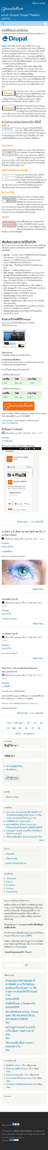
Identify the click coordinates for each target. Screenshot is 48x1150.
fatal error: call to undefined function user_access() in (19, 669)
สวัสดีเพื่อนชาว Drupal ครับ (18, 821)
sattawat (18, 602)
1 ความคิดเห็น (36, 521)
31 (35, 722)
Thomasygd (11, 878)
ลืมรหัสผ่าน (11, 769)
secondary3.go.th (10, 633)
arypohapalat (11, 891)
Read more (22, 521)
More (41, 840)
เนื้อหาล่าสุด (11, 858)
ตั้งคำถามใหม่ (39, 3)
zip (20, 382)
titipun (16, 538)
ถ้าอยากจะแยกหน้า (15, 1074)
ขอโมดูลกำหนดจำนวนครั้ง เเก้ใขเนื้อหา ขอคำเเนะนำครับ (20, 1030)
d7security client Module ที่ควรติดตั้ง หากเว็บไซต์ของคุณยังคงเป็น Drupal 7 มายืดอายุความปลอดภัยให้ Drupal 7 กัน (24, 815)
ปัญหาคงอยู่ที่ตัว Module (17, 1068)
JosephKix (10, 884)
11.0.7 (30, 397)
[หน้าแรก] (12, 9)
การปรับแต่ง (7, 440)
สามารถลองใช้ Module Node (19, 1078)
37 (33, 728)
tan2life (18, 675)
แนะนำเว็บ (6, 613)
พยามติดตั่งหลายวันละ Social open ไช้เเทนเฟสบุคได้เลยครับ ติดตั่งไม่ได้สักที (24, 826)
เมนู (2, 23)
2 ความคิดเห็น (36, 712)
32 (41, 722)
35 (20, 728)
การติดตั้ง (6, 686)
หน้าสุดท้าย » (30, 733)
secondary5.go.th (10, 598)
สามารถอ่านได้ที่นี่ (23, 935)
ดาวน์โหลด (30, 51)
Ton (7, 1022)
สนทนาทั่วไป (7, 546)
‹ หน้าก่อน (17, 722)
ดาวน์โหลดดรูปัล (19, 946)
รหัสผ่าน (9, 755)
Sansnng (9, 888)
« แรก (8, 722)
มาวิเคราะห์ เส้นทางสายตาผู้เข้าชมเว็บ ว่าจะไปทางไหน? (24, 533)
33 (8, 728)
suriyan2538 (12, 998)
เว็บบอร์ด (10, 853)
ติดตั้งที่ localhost (13, 1065)
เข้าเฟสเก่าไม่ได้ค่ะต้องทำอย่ (19, 1084)
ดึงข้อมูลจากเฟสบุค (12, 429)
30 (28, 722)
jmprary (9, 881)
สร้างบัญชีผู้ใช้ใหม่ (14, 766)
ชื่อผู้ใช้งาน (11, 745)
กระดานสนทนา (7, 420)
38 (39, 728)
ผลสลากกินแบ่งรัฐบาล (16, 863)
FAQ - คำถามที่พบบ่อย (10, 423)
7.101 (31, 382)
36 (26, 728)
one (16, 433)
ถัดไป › (18, 733)
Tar (16, 382)
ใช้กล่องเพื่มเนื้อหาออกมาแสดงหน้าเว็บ (23, 836)
